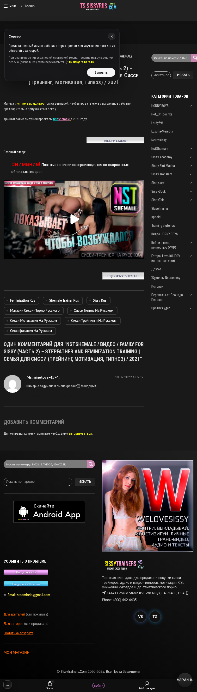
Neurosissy (158, 140)
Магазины (185, 680)
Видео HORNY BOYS (164, 234)
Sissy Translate (161, 174)
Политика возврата (18, 633)
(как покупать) (36, 614)
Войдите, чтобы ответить (51, 396)
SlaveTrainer (159, 208)
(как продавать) (36, 624)
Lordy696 (157, 123)
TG (155, 617)
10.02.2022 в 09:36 (129, 377)
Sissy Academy (161, 157)
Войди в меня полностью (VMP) (163, 245)
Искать (183, 75)
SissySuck (158, 191)
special (156, 217)
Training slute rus (163, 226)
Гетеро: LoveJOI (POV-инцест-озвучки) (166, 258)
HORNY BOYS (160, 106)
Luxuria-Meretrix (162, 131)
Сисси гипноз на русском (93, 310)
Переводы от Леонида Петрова (167, 297)
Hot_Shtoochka (161, 114)
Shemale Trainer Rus (64, 300)
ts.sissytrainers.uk (81, 62)
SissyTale (158, 200)
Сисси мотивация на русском (33, 321)
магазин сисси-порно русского (35, 310)
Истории (157, 286)
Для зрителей (14, 614)
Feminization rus (22, 300)
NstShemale (159, 149)
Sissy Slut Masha (163, 166)
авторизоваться (80, 433)
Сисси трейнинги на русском (94, 321)
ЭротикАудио (160, 308)
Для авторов (14, 624)
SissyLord (158, 183)
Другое (156, 269)
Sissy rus (99, 300)
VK (140, 617)
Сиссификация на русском (31, 331)
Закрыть (101, 72)
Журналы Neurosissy (165, 278)
